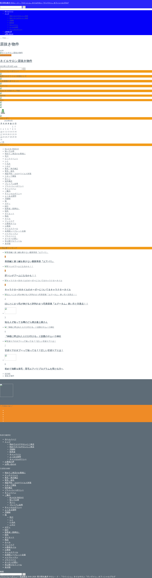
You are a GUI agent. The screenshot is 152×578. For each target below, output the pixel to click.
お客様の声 (8, 32)
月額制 (12, 20)
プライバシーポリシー (14, 186)
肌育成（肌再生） (12, 209)
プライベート (10, 236)
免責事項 (23, 577)
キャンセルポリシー (16, 29)
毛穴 (7, 156)
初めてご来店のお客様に (15, 154)
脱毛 (7, 211)
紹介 (7, 206)
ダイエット (9, 214)
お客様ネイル (10, 224)
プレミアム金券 (11, 184)
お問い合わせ (9, 34)
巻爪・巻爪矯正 (11, 169)
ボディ (7, 204)
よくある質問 (14, 27)
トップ (7, 14)
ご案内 (7, 191)
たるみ (7, 164)
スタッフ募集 (10, 176)
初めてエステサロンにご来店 (19, 16)
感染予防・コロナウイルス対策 (18, 174)
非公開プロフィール (13, 241)
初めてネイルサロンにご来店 (19, 18)
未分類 (7, 244)
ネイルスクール (11, 229)
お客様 (7, 226)
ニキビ (7, 166)
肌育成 (12, 23)
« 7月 (2, 142)
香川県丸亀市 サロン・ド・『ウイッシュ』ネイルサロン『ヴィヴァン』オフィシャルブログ (34, 3)
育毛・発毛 (9, 171)
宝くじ (7, 179)
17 (1, 134)
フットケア (9, 221)
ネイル (7, 219)
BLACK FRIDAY (12, 149)
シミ (7, 161)
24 (1, 137)
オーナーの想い (11, 239)
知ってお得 (9, 151)
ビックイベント (11, 159)
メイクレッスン (11, 234)
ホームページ (9, 11)
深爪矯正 (8, 181)
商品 (7, 216)
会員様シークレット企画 (15, 231)
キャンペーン (14, 25)
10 (1, 132)
